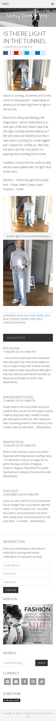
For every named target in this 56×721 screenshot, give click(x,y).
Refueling (11, 348)
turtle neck (35, 319)
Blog (20, 315)
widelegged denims (14, 322)
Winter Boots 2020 (18, 397)
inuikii (39, 315)
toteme (24, 319)
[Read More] (10, 382)
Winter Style (13, 442)
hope (32, 315)
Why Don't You (28, 16)
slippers (14, 319)
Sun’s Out (11, 491)
